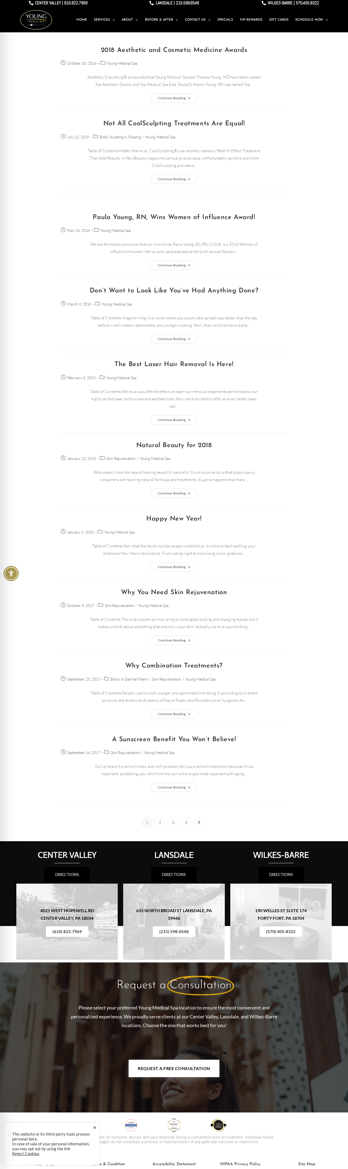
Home (81, 19)
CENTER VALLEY (67, 855)
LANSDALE (174, 855)
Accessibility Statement (174, 1164)
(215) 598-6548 (174, 931)
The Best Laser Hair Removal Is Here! (174, 364)
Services (102, 19)
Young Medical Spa (122, 63)
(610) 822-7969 (67, 931)
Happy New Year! (174, 519)
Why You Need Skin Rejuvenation (174, 592)
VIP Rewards (251, 19)
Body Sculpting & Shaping (120, 137)
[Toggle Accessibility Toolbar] (11, 573)
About (127, 19)
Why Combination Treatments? (174, 666)
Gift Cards (278, 19)
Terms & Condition (108, 1164)
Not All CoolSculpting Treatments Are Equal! (174, 123)
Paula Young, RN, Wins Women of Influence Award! (174, 217)
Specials (225, 19)
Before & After (159, 19)
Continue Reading (178, 96)
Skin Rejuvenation (121, 458)
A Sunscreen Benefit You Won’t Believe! (174, 739)
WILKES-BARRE (281, 855)
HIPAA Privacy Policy (240, 1164)
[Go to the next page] (199, 822)
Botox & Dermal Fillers (129, 679)
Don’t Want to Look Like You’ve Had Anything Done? (174, 291)
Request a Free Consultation (174, 1068)
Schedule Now (309, 19)
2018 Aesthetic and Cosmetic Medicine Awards (174, 50)
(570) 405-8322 (281, 931)
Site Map (306, 1164)
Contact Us (195, 19)
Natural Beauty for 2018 (174, 445)
